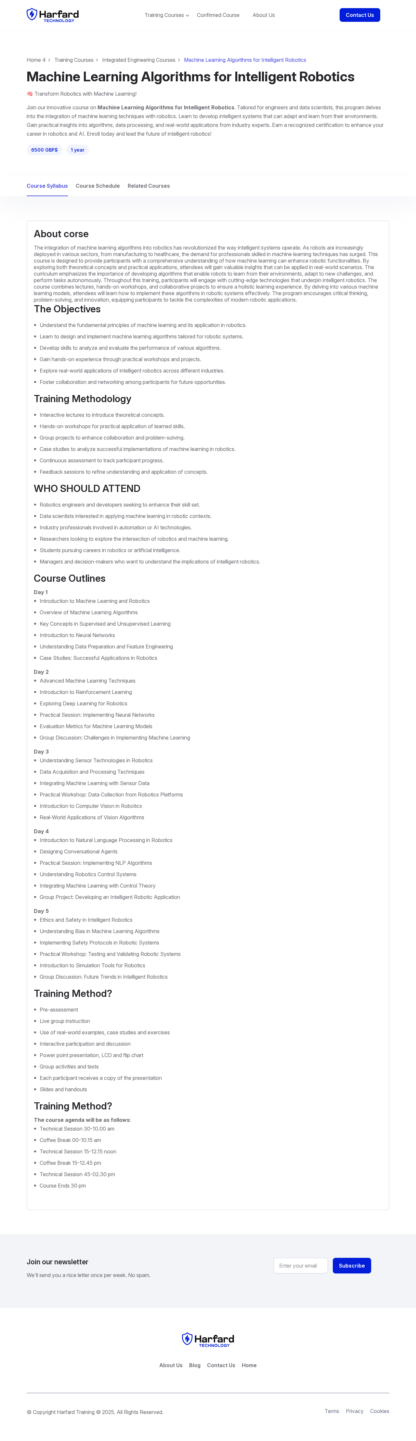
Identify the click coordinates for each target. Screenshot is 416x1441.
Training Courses (164, 15)
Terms (332, 1411)
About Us (264, 15)
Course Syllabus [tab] (47, 186)
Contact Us (360, 15)
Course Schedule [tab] (98, 186)
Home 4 (36, 60)
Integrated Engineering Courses (139, 60)
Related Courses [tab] (149, 186)
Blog (195, 1365)
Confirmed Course (218, 15)
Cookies (379, 1411)
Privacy (355, 1411)
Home (249, 1365)
